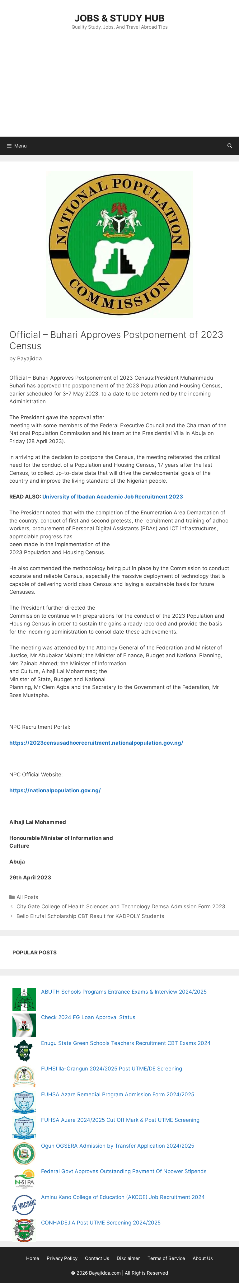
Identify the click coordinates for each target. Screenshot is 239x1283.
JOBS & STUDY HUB (119, 18)
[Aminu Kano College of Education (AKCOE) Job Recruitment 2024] (24, 1206)
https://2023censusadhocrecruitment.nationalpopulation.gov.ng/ (96, 743)
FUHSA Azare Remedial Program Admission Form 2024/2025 (117, 1094)
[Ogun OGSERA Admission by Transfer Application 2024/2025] (24, 1155)
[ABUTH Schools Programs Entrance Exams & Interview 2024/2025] (24, 1001)
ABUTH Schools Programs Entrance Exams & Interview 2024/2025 (124, 992)
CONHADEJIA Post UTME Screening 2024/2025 (101, 1223)
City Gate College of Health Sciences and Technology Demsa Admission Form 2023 (120, 906)
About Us (203, 1258)
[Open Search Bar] (230, 146)
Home (32, 1258)
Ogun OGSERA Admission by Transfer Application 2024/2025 (117, 1146)
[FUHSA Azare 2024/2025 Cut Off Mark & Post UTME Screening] (24, 1129)
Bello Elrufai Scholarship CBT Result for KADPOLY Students (90, 916)
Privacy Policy (62, 1258)
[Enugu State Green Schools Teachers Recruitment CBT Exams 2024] (24, 1052)
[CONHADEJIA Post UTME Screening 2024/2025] (24, 1232)
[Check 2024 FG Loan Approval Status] (24, 1026)
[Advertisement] (119, 89)
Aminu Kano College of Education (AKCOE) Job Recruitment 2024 (123, 1197)
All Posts (27, 897)
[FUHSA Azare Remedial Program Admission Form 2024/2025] (24, 1104)
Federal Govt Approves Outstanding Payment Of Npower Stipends (124, 1171)
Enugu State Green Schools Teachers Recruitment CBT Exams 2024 (126, 1043)
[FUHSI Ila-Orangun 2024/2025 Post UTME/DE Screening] (24, 1078)
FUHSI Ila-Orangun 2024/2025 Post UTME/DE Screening (111, 1068)
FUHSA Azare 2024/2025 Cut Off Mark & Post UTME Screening (120, 1120)
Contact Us (97, 1258)
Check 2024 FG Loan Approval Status (88, 1017)
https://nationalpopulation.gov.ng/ (55, 790)
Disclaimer (128, 1258)
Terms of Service (166, 1258)
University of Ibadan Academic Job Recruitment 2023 (112, 497)
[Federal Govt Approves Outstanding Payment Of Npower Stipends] (24, 1180)
